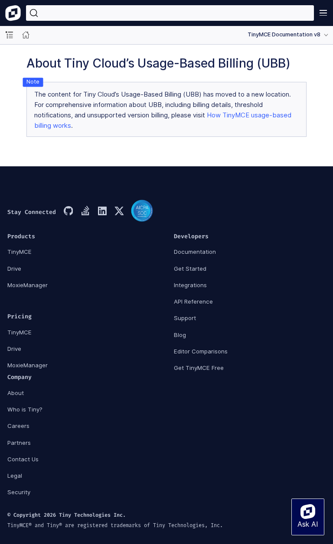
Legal (14, 475)
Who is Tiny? (24, 409)
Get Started (190, 268)
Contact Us (23, 459)
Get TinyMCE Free (199, 367)
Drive (14, 268)
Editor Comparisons (201, 351)
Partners (19, 442)
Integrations (190, 285)
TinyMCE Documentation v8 (284, 34)
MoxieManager (27, 285)
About (15, 392)
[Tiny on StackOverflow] (85, 212)
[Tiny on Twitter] (119, 212)
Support (185, 317)
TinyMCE (19, 251)
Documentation (195, 251)
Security (18, 492)
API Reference (193, 301)
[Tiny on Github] (68, 212)
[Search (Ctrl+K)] (170, 13)
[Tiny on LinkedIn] (102, 212)
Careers (18, 425)
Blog (180, 334)
